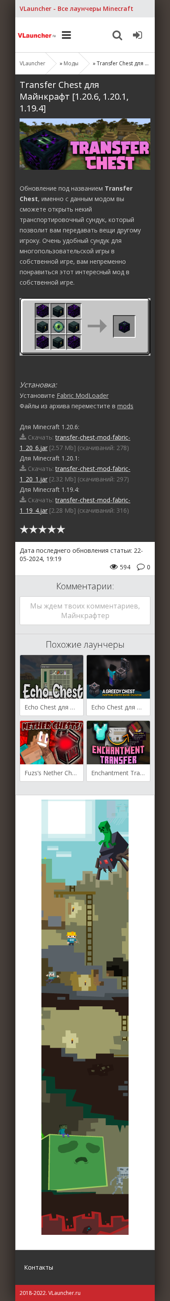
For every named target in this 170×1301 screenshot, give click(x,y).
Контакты (38, 1267)
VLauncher (37, 34)
